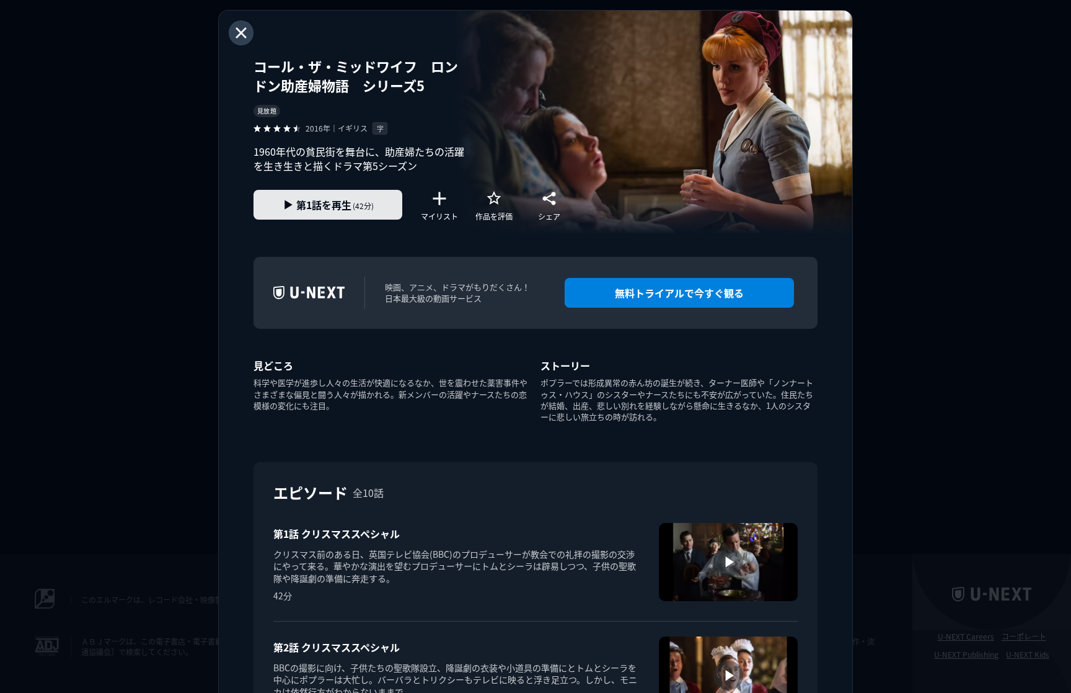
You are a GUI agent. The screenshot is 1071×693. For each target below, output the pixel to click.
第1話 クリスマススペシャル (336, 533)
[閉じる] (241, 32)
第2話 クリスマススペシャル (336, 647)
